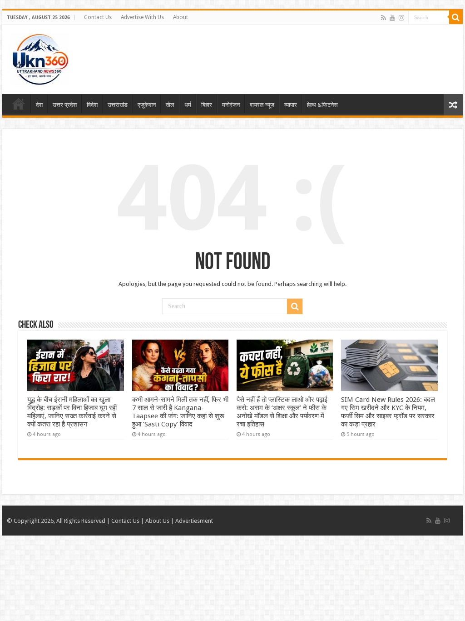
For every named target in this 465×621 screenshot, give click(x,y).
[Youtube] (392, 17)
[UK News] (39, 58)
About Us (157, 520)
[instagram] (401, 17)
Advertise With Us (142, 17)
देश (39, 104)
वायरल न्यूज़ (262, 104)
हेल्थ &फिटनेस (322, 104)
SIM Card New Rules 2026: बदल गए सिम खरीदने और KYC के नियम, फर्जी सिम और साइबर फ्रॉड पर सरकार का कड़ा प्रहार (388, 412)
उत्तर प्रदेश (65, 104)
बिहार (206, 104)
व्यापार (290, 104)
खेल (170, 104)
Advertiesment (194, 520)
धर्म (187, 104)
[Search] (456, 17)
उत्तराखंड (118, 104)
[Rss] (383, 17)
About (180, 17)
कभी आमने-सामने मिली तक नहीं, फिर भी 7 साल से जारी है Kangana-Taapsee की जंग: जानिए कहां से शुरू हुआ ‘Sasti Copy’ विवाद (180, 412)
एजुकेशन (147, 104)
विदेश (92, 104)
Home (18, 103)
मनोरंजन (231, 104)
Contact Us (98, 17)
